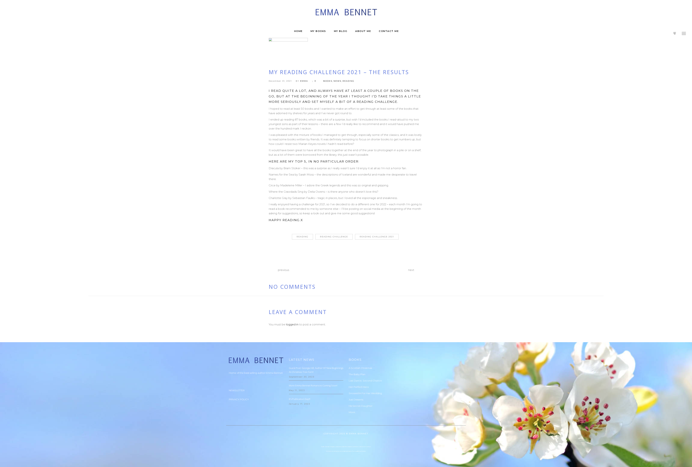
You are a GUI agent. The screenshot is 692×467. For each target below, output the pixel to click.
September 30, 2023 (301, 377)
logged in (292, 324)
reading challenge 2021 (377, 236)
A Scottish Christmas (360, 368)
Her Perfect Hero (359, 386)
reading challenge (334, 236)
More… (352, 412)
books (327, 81)
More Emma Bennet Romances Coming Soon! (313, 385)
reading (348, 81)
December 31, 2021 (280, 81)
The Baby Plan (357, 374)
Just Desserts (356, 399)
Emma (304, 81)
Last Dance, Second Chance (365, 380)
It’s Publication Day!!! (299, 399)
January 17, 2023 (299, 404)
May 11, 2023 (297, 390)
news (337, 81)
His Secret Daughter (360, 405)
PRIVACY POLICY (239, 399)
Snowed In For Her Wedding (365, 393)
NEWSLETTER (237, 390)
